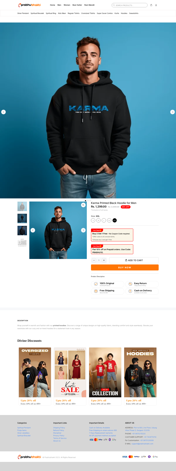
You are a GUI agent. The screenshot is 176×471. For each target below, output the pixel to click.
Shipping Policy (59, 428)
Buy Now (124, 267)
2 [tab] (87, 200)
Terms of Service (59, 438)
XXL (114, 220)
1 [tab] (85, 200)
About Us (56, 441)
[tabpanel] (88, 110)
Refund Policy (58, 430)
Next (172, 112)
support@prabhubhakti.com (142, 444)
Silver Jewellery (23, 433)
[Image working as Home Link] (29, 5)
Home (52, 5)
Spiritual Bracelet (24, 436)
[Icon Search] (113, 5)
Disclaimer (57, 433)
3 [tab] (88, 200)
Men (59, 5)
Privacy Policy (58, 436)
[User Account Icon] (156, 5)
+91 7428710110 (150, 437)
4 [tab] (90, 200)
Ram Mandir (89, 5)
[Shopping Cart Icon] (151, 5)
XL (109, 220)
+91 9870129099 (147, 440)
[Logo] (29, 457)
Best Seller (77, 5)
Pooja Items (21, 430)
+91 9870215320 (138, 434)
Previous (3, 112)
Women (67, 5)
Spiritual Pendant (24, 428)
